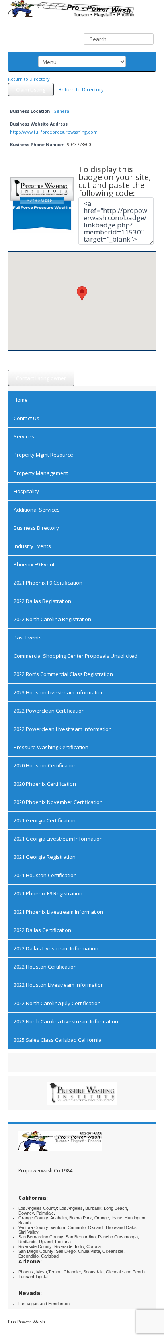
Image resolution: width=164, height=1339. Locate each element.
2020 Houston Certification (45, 765)
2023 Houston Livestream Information (59, 692)
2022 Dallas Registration (42, 601)
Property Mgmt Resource (43, 454)
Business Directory (36, 527)
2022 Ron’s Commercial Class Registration (63, 674)
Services (24, 436)
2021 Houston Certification (45, 875)
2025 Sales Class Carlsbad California (58, 1039)
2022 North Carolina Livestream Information (66, 1021)
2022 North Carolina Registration (52, 619)
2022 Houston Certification (45, 966)
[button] (82, 293)
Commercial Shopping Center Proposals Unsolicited (75, 655)
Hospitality (26, 491)
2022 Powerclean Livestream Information (63, 728)
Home (21, 399)
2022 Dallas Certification (42, 930)
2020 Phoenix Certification (45, 783)
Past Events (28, 637)
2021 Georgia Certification (45, 820)
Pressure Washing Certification (51, 747)
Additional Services (37, 509)
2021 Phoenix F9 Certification (48, 582)
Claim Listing (30, 89)
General (61, 111)
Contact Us (26, 418)
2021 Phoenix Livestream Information (58, 911)
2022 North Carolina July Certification (57, 1003)
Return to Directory (28, 79)
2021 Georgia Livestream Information (58, 838)
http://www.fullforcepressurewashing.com (54, 132)
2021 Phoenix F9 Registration (48, 893)
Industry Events (32, 546)
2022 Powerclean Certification (49, 710)
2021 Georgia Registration (45, 856)
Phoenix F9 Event (34, 564)
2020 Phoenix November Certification (58, 802)
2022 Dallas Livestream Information (56, 948)
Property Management (41, 473)
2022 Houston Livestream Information (59, 984)
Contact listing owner (41, 378)
